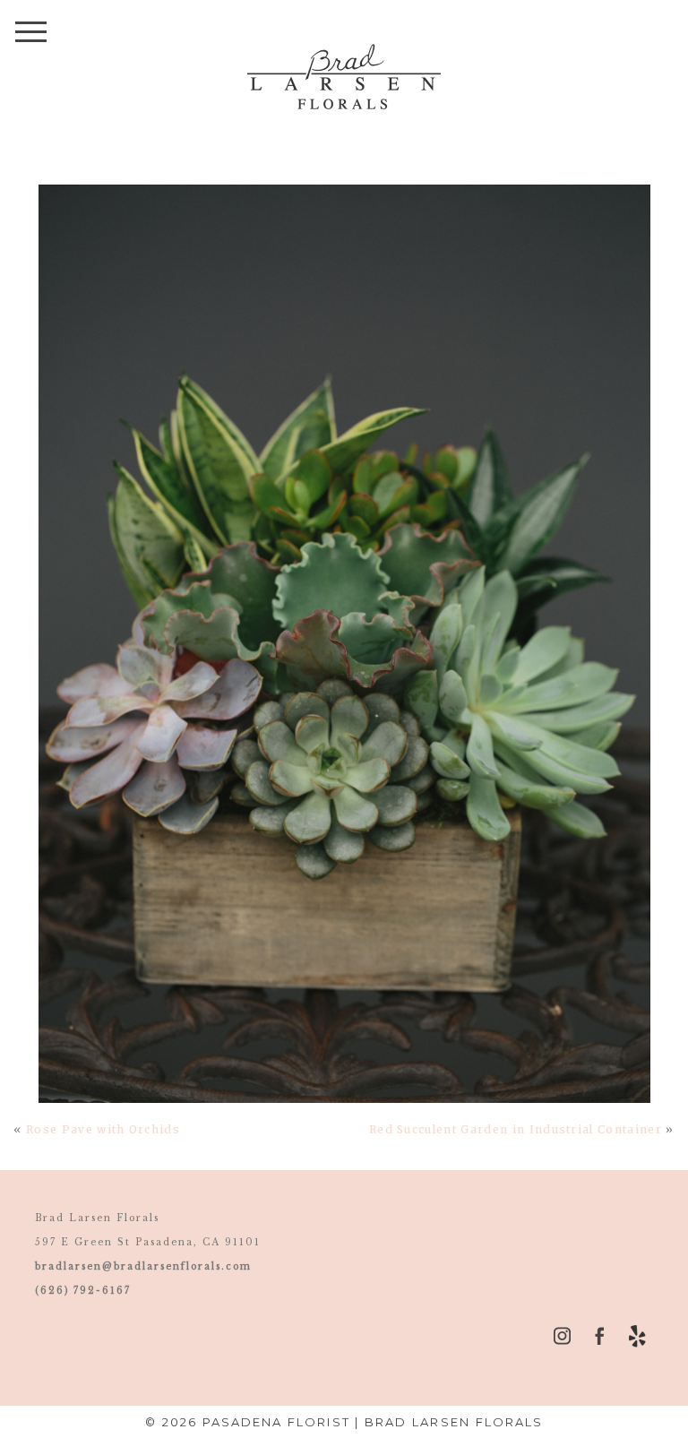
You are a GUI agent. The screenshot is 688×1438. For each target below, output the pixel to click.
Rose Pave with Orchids (103, 1129)
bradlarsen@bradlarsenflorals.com (143, 1266)
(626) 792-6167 (83, 1290)
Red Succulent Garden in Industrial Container (515, 1129)
